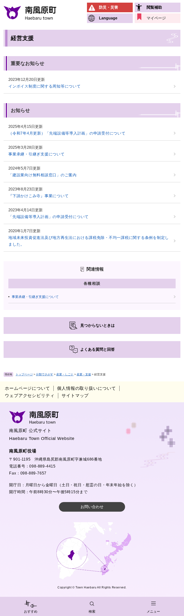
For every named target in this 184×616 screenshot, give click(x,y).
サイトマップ (75, 395)
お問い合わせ (92, 507)
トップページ (24, 374)
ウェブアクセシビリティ (30, 395)
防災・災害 (108, 7)
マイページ (156, 18)
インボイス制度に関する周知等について (44, 86)
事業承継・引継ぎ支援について (36, 154)
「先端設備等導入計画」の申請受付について (48, 217)
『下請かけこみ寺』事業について (38, 196)
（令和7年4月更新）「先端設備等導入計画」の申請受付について (67, 133)
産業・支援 (84, 374)
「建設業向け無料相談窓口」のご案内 (42, 175)
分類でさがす (44, 374)
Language (108, 18)
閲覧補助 (154, 7)
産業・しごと (65, 374)
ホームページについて (27, 388)
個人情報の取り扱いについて (86, 388)
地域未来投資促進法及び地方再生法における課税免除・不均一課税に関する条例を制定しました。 (88, 241)
